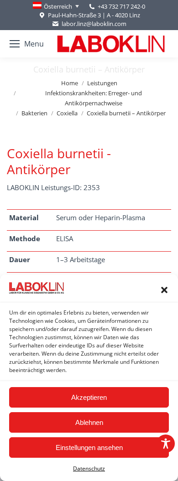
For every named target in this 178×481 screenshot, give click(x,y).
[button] (164, 290)
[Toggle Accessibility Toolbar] (166, 444)
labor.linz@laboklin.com (94, 24)
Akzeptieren (89, 397)
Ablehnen (89, 422)
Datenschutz (89, 468)
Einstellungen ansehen (89, 447)
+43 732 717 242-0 (121, 6)
